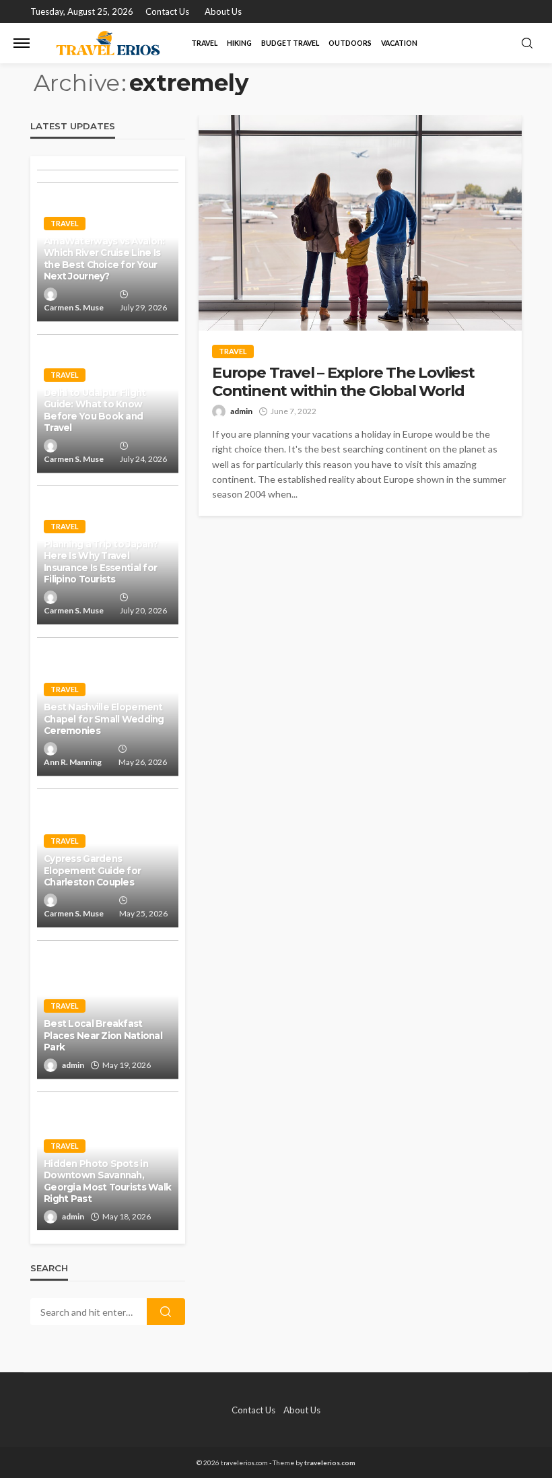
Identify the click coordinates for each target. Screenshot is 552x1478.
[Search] (527, 44)
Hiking (239, 43)
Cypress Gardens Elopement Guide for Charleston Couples (92, 870)
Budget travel (290, 43)
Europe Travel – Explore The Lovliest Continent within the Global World (343, 382)
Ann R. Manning (73, 762)
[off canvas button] (21, 43)
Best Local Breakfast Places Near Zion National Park (103, 1035)
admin (241, 411)
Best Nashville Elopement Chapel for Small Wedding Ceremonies (104, 719)
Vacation (399, 43)
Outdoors (350, 43)
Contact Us (167, 11)
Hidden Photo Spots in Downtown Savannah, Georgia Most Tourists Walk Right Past (107, 1181)
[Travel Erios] (108, 43)
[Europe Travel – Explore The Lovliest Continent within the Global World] (360, 223)
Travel (204, 43)
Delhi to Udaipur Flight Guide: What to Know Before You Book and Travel (94, 410)
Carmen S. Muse (74, 307)
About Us (223, 11)
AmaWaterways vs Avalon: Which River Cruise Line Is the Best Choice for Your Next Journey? (104, 259)
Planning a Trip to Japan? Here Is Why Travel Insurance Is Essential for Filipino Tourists (101, 562)
